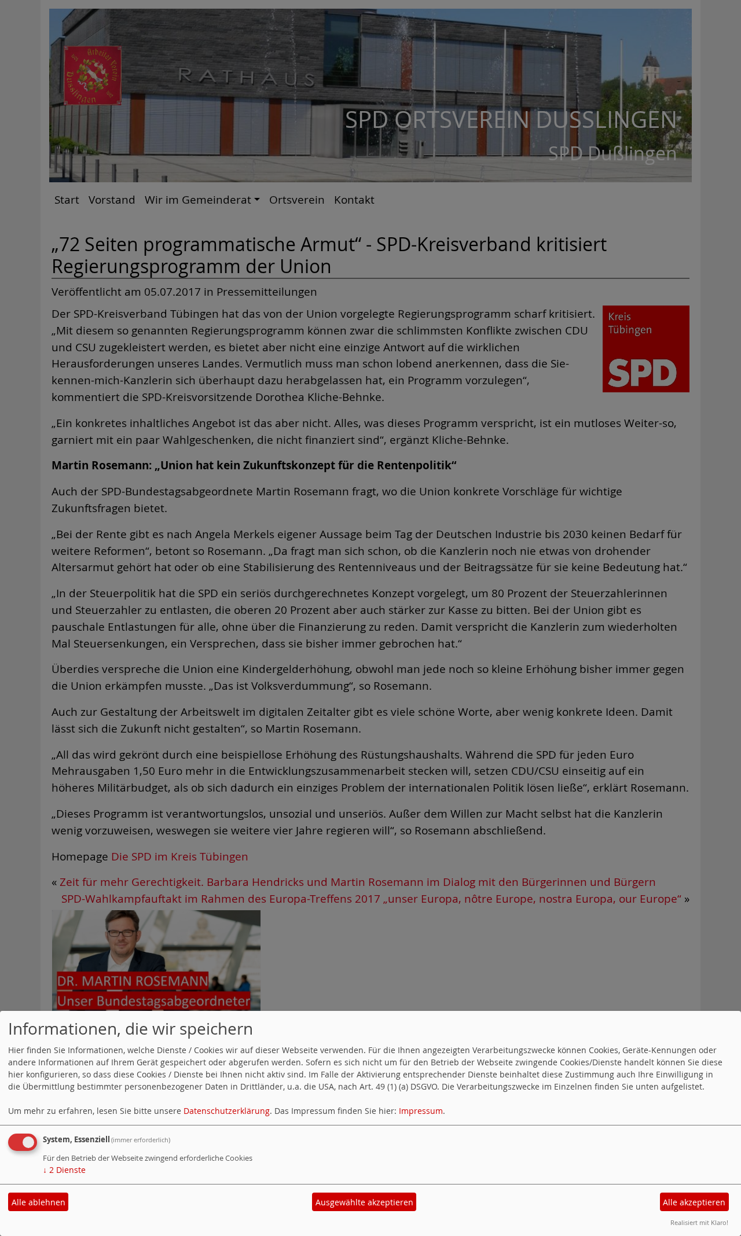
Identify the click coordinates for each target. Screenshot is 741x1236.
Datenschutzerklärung (227, 1110)
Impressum (421, 1110)
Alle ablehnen (38, 1202)
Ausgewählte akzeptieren (364, 1202)
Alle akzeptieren (694, 1202)
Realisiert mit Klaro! (699, 1222)
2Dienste (64, 1169)
